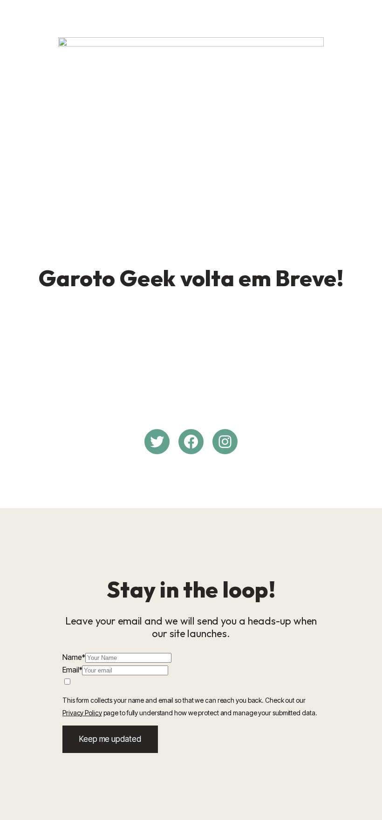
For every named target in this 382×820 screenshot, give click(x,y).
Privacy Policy (82, 713)
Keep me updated (110, 739)
